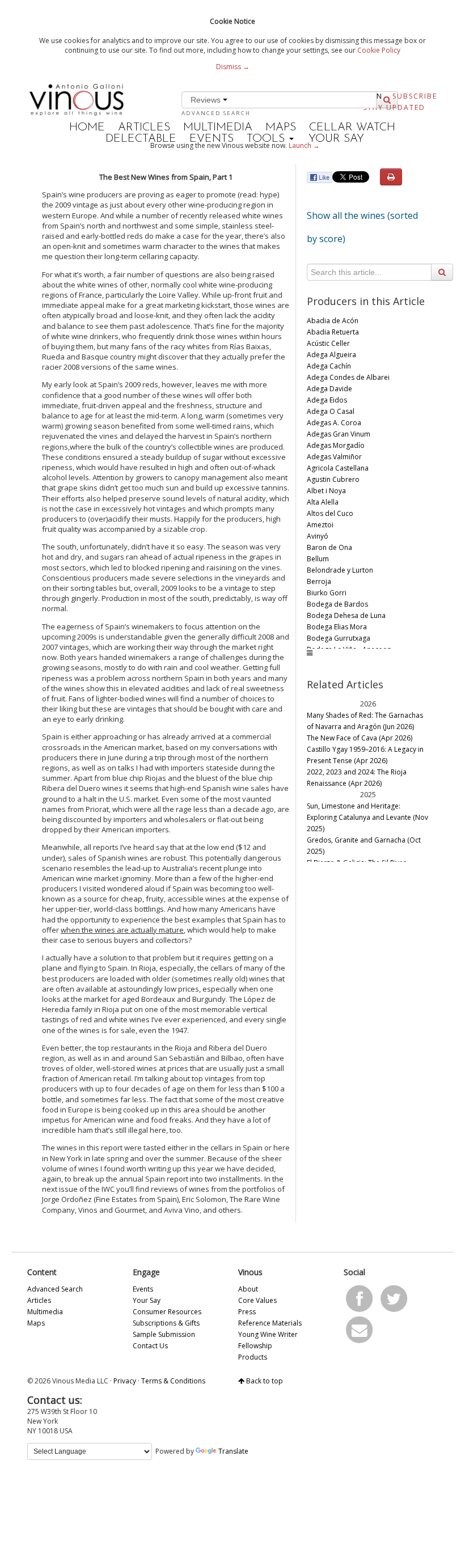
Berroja (319, 581)
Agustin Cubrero (333, 479)
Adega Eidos (327, 400)
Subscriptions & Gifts (166, 1323)
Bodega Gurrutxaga (338, 638)
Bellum (318, 559)
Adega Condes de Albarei (348, 377)
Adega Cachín (329, 366)
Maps (280, 127)
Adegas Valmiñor (334, 457)
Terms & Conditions (173, 1381)
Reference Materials (270, 1323)
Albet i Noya (326, 491)
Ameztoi (320, 525)
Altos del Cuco (330, 513)
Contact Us (150, 1346)
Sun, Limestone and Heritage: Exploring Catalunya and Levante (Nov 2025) (367, 817)
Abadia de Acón (332, 320)
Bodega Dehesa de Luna (346, 615)
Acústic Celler (328, 343)
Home (87, 127)
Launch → (304, 145)
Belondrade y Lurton (340, 570)
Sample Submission (164, 1334)
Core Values (257, 1300)
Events (211, 139)
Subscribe (414, 96)
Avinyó (317, 536)
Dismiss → (233, 66)
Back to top (263, 1381)
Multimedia (217, 127)
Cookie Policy (378, 50)
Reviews (207, 99)
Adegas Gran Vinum (338, 434)
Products (252, 1357)
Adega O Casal (330, 411)
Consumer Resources (167, 1312)
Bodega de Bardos (337, 604)
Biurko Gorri (326, 593)
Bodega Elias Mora (337, 627)
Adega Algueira (331, 354)
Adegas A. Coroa (334, 422)
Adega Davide (329, 388)
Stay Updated (394, 107)
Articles (144, 127)
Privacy (124, 1381)
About (248, 1289)
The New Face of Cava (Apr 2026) (359, 738)
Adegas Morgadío (336, 445)
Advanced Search (216, 113)
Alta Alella (323, 502)
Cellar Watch (352, 127)
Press (247, 1312)
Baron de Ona (329, 547)
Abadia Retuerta (333, 332)
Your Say (336, 139)
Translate (233, 1451)
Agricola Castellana (338, 468)
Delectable (140, 139)
